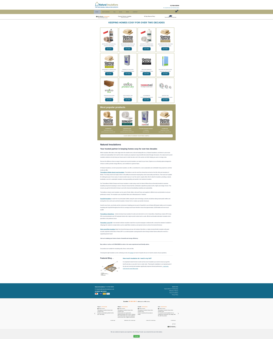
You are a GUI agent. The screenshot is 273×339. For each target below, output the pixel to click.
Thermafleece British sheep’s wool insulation (112, 172)
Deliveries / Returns (173, 290)
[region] (136, 313)
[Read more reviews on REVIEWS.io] (172, 327)
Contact (135, 11)
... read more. (165, 266)
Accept (136, 336)
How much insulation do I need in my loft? (137, 258)
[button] (95, 313)
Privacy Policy (175, 294)
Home (96, 11)
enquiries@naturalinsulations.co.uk (105, 289)
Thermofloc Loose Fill (106, 222)
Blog (120, 11)
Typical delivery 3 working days (171, 288)
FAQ (114, 11)
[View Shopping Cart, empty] (176, 12)
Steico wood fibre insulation (107, 229)
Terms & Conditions (173, 292)
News (127, 11)
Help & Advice (105, 11)
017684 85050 (174, 5)
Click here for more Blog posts (130, 268)
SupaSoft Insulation (105, 198)
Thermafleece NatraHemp (107, 214)
